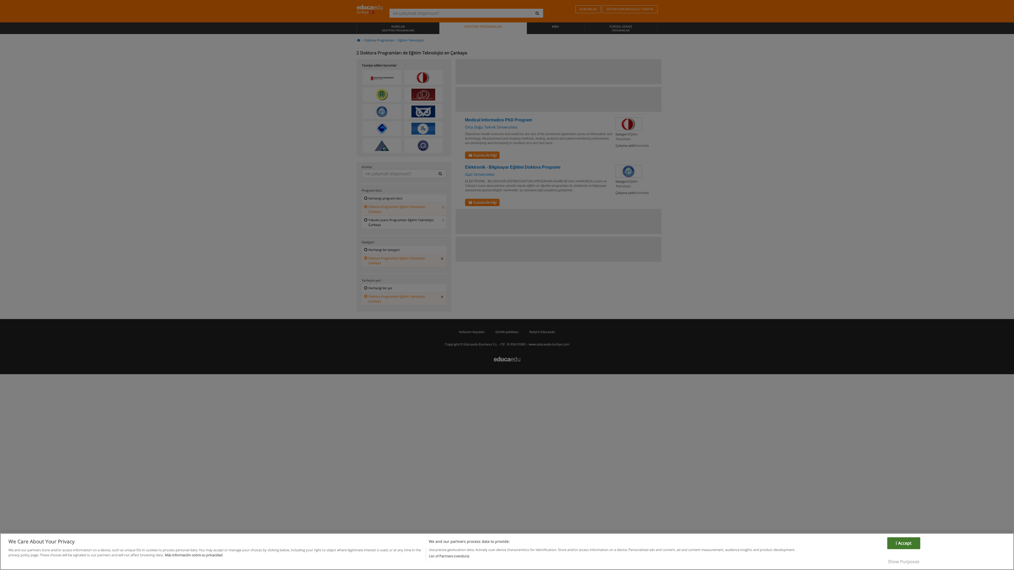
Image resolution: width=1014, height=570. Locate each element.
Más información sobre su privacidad (194, 555)
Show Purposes (903, 561)
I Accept (904, 543)
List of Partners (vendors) (449, 556)
